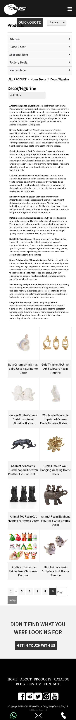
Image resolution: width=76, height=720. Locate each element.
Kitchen (14, 39)
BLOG (20, 684)
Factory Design (19, 63)
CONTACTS (52, 684)
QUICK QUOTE (29, 22)
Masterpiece (17, 70)
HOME (13, 679)
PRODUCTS (42, 679)
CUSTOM (34, 684)
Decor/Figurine (59, 79)
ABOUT (26, 679)
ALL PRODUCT (17, 79)
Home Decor (17, 47)
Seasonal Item (18, 55)
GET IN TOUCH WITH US (36, 645)
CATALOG (61, 679)
